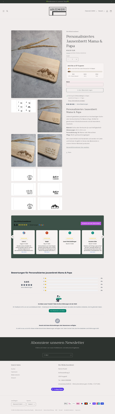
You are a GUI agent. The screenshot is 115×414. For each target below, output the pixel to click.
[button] (3, 11)
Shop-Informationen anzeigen (76, 100)
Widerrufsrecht (15, 375)
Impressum (14, 372)
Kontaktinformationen (69, 410)
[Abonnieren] (71, 355)
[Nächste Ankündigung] (112, 1)
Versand (68, 53)
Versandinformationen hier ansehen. (77, 147)
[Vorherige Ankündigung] (3, 1)
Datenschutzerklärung (49, 410)
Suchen (13, 369)
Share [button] (69, 152)
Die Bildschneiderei (19, 410)
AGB (56, 410)
